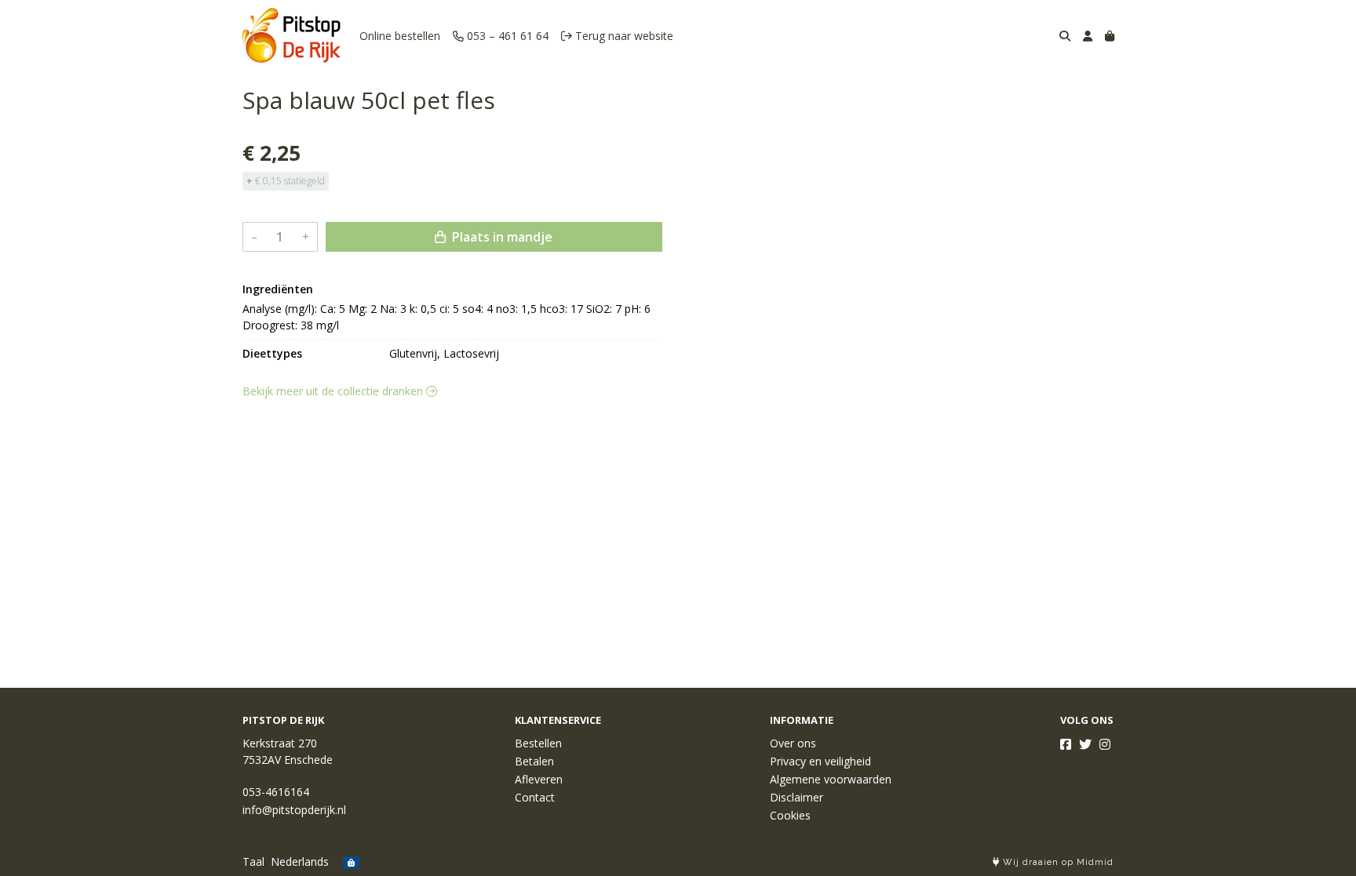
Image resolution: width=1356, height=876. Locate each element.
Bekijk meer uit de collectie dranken (334, 390)
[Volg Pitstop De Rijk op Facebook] (1065, 744)
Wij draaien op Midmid (1057, 862)
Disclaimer (796, 797)
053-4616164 (275, 791)
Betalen (534, 761)
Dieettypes (272, 353)
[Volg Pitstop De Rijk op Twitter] (1085, 744)
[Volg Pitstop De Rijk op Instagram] (1104, 744)
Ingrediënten (277, 289)
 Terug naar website (617, 35)
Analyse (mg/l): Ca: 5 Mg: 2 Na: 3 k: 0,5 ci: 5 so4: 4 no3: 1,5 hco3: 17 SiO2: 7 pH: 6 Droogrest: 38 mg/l (448, 317)
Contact (535, 797)
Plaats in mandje (500, 236)
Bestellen (538, 743)
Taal (253, 861)
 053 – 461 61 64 (501, 35)
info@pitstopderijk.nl (294, 809)
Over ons (793, 743)
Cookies (790, 815)
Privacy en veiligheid (820, 761)
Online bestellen (399, 35)
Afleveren (539, 779)
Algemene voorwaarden (830, 779)
